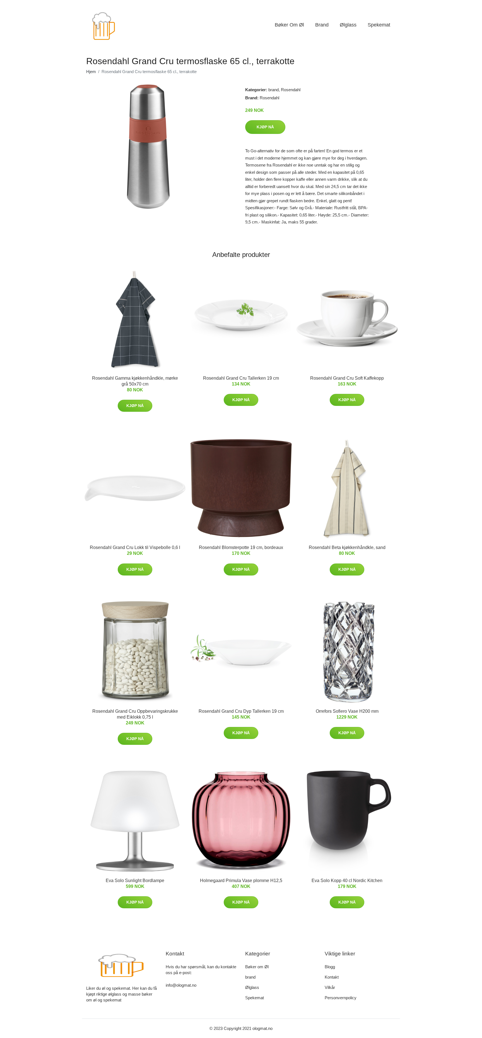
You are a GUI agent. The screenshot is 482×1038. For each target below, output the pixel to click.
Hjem (91, 71)
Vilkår (330, 987)
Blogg (330, 966)
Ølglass (348, 25)
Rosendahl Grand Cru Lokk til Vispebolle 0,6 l (135, 547)
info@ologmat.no (181, 985)
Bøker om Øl (289, 25)
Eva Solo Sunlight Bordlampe (135, 880)
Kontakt (332, 977)
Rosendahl (290, 89)
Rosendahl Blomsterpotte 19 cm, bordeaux (241, 547)
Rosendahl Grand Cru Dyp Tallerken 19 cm (241, 711)
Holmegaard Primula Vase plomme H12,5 (241, 880)
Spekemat (379, 25)
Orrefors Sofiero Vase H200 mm (347, 711)
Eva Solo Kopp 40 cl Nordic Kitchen (347, 880)
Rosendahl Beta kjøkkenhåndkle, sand (347, 547)
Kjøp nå (265, 127)
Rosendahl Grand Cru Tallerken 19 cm (241, 378)
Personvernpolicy (340, 997)
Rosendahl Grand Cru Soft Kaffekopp (347, 378)
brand (322, 25)
